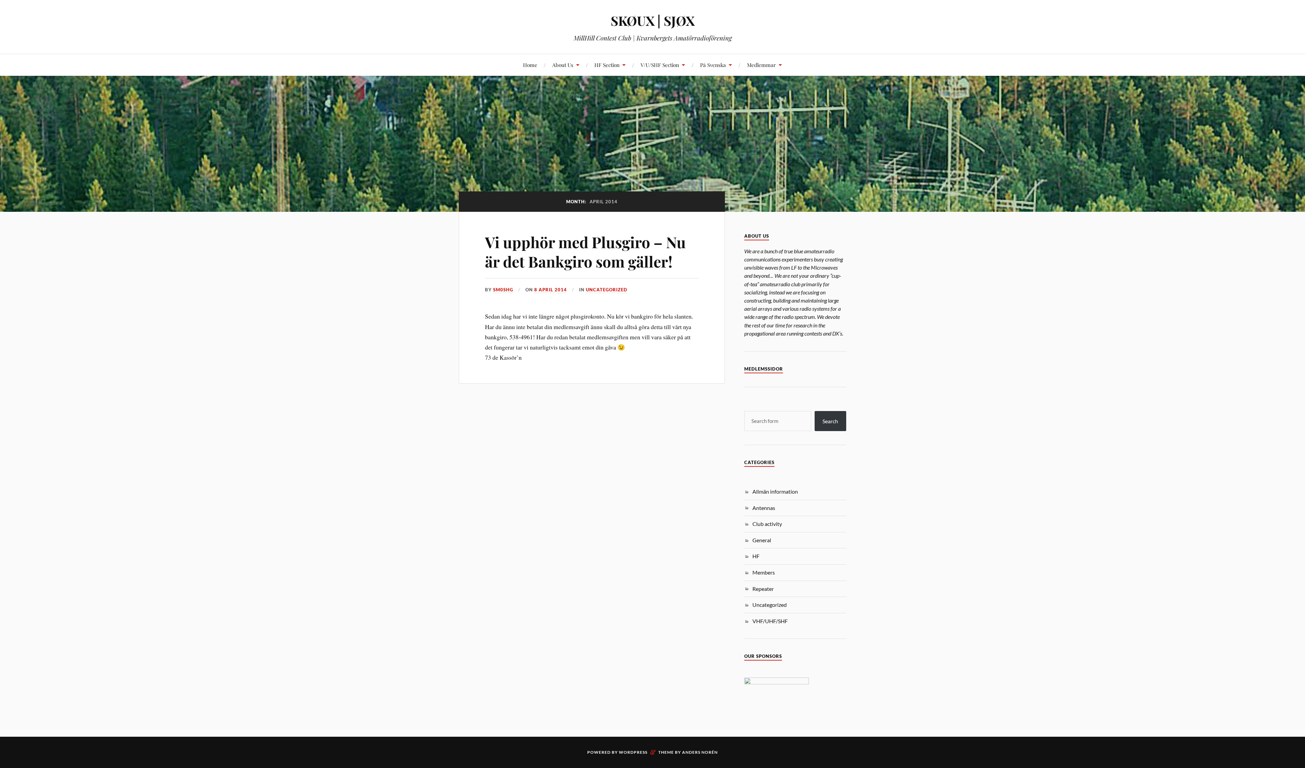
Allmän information (775, 491)
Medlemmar (761, 64)
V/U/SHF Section (660, 64)
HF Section (607, 64)
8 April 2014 (550, 289)
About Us (562, 64)
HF (756, 556)
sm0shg (503, 289)
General (761, 540)
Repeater (763, 588)
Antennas (763, 508)
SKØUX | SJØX (653, 20)
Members (763, 572)
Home (530, 64)
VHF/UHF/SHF (770, 621)
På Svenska (713, 64)
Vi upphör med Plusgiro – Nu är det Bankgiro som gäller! (585, 251)
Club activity (767, 523)
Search (830, 421)
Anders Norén (700, 752)
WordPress (633, 752)
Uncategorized (606, 289)
